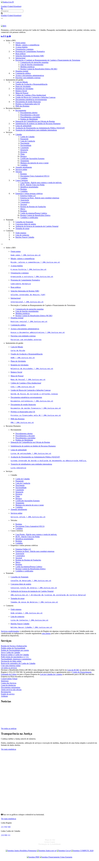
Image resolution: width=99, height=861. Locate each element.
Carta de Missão (21, 82)
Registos (23, 174)
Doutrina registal (21, 71)
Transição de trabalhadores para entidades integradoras (36, 130)
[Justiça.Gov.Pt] (7, 2)
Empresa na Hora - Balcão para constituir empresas (39, 198)
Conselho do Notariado (24, 222)
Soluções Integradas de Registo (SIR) (29, 56)
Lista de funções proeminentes (31, 65)
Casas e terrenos (21, 180)
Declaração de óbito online (11, 661)
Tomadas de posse (22, 228)
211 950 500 (6, 827)
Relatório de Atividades (24, 89)
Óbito (22, 154)
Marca (22, 209)
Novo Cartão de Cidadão (10, 652)
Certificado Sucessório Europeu (32, 158)
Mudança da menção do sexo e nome (34, 163)
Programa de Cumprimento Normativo (30, 51)
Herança (23, 156)
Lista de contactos (22, 235)
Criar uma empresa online (11, 666)
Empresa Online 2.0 (27, 196)
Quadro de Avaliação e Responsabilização (31, 84)
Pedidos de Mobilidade (29, 119)
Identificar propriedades (29, 187)
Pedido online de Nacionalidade (13, 648)
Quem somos (20, 43)
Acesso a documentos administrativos (29, 75)
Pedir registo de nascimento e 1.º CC (15, 657)
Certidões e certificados (29, 217)
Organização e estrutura (24, 49)
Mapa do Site (50, 840)
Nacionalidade (25, 145)
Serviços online (21, 169)
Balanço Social (21, 91)
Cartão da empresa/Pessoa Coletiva (33, 213)
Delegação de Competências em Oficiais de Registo (35, 121)
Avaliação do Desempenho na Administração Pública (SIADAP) (40, 128)
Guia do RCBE (73, 670)
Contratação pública (23, 73)
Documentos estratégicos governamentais (31, 99)
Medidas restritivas (27, 67)
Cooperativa (25, 202)
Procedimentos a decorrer (30, 115)
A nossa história (21, 47)
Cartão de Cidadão (27, 137)
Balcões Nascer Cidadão (24, 237)
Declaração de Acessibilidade (49, 844)
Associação (24, 200)
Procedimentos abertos (28, 113)
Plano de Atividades (23, 86)
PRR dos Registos (22, 106)
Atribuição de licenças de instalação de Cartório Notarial (36, 226)
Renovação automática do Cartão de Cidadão (18, 663)
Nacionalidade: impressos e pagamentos (16, 659)
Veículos (18, 172)
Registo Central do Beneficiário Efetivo (35, 215)
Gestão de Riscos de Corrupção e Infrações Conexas (35, 97)
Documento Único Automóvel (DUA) (34, 176)
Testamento (24, 161)
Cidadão (18, 134)
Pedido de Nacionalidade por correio (15, 650)
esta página (46, 633)
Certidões (24, 165)
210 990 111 (5, 835)
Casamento (24, 148)
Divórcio (23, 152)
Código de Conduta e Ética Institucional (30, 95)
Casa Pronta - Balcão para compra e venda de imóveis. (41, 183)
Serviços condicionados (10, 631)
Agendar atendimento (23, 167)
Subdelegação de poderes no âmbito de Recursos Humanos (37, 124)
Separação (24, 150)
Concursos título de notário (25, 224)
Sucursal (23, 204)
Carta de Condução (27, 141)
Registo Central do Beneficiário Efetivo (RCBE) (38, 69)
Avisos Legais (49, 842)
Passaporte (24, 139)
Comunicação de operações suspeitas (34, 62)
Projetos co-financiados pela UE (27, 104)
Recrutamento (20, 110)
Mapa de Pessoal (21, 93)
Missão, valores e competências (27, 45)
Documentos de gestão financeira (28, 102)
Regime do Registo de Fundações (33, 207)
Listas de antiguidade (23, 126)
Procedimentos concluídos (30, 117)
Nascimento (24, 143)
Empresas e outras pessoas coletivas (29, 193)
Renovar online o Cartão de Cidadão (15, 655)
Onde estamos (20, 233)
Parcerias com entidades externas (27, 78)
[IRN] (3, 26)
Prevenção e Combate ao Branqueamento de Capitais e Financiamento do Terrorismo (47, 60)
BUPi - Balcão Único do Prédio (32, 185)
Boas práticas (20, 54)
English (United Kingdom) (11, 6)
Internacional (20, 58)
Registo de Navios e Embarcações (14, 646)
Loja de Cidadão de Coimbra (51, 674)
